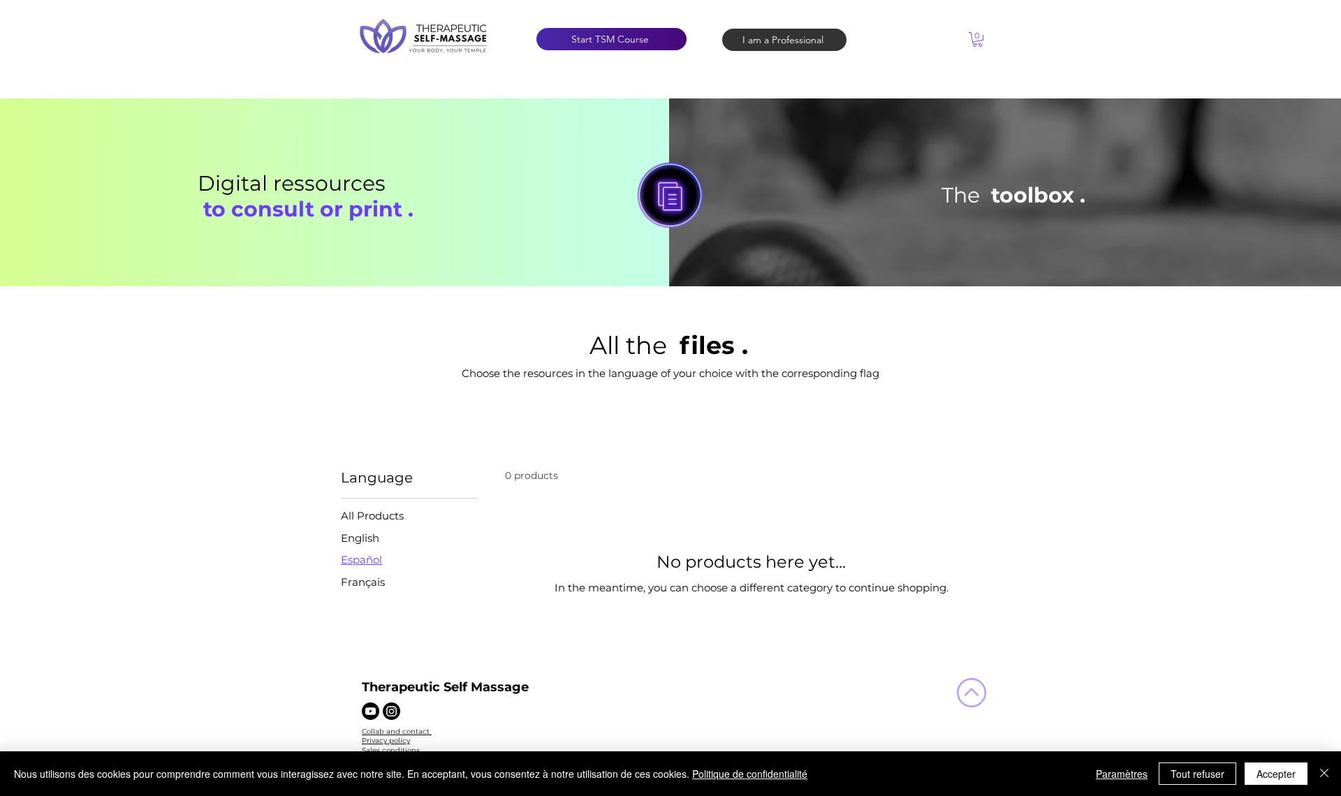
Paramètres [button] (1122, 774)
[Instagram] (391, 711)
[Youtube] (370, 711)
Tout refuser (1197, 774)
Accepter (1276, 774)
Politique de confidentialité (749, 774)
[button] (977, 39)
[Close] (1324, 773)
